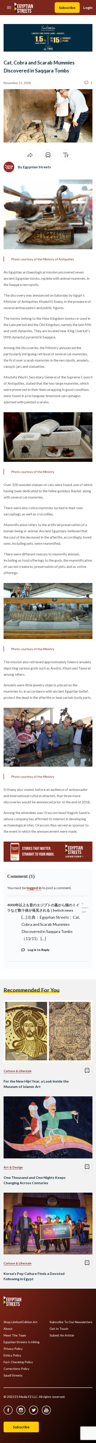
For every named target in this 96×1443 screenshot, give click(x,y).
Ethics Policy (12, 1355)
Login (87, 7)
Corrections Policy (16, 1369)
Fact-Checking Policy (18, 1362)
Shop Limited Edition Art (21, 1322)
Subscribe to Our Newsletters (71, 1322)
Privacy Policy (13, 1349)
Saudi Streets (13, 1375)
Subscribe (67, 7)
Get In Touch (59, 1328)
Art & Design (13, 1167)
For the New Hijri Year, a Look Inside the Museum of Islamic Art (36, 1084)
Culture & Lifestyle (17, 1071)
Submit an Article (62, 1335)
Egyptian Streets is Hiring (22, 1342)
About (8, 1328)
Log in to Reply (38, 950)
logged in (34, 888)
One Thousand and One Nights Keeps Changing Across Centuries (35, 1180)
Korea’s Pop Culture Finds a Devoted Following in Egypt (34, 1276)
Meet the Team (15, 1335)
